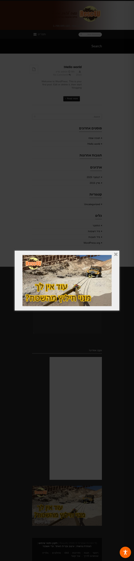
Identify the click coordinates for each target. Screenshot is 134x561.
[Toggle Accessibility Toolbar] (125, 552)
